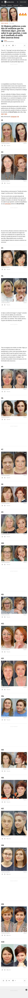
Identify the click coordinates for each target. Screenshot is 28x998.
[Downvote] (6, 45)
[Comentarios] (13, 45)
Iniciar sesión (23, 1)
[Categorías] (2, 2)
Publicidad (3, 5)
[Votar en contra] (5, 145)
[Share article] (25, 124)
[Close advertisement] (26, 990)
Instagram (13, 116)
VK (18, 116)
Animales (10, 5)
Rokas (5, 40)
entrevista (8, 203)
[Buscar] (18, 2)
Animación (15, 5)
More (21, 5)
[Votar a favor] (2, 145)
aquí (2, 114)
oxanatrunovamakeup (5, 143)
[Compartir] (24, 45)
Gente (2, 23)
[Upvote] (3, 45)
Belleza (6, 23)
